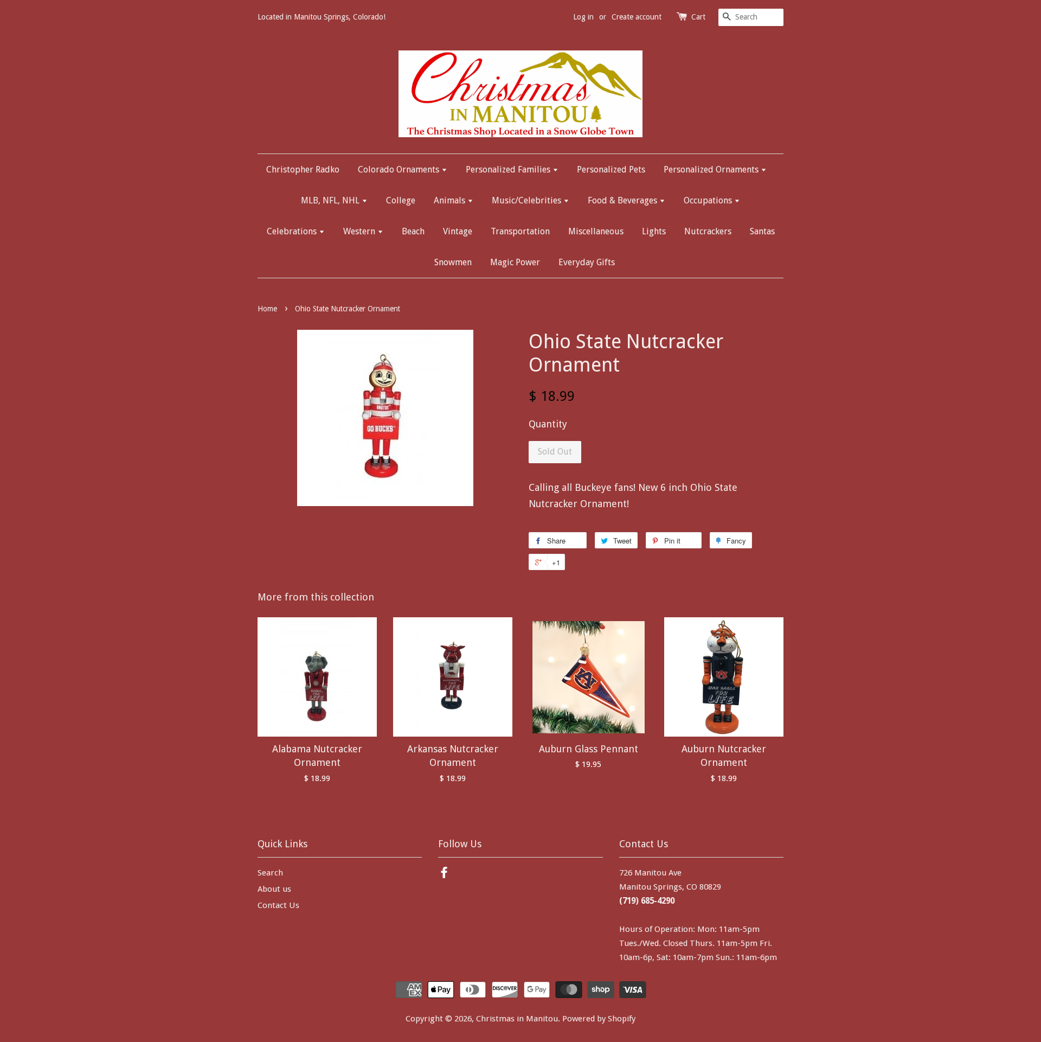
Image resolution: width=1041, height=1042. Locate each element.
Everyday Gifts (586, 262)
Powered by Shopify (598, 1019)
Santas (762, 231)
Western (360, 231)
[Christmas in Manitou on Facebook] (444, 874)
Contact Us (278, 905)
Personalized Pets (611, 169)
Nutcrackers (707, 231)
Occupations (709, 200)
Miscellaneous (596, 231)
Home (267, 308)
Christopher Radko (302, 169)
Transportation (520, 231)
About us (274, 889)
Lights (654, 231)
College (400, 200)
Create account (636, 16)
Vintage (457, 231)
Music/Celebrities (527, 200)
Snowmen (453, 262)
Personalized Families (509, 169)
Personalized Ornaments (712, 169)
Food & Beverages (623, 200)
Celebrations (293, 231)
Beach (413, 231)
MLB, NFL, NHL (331, 200)
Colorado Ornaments (399, 169)
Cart (698, 16)
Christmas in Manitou (517, 1019)
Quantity (548, 424)
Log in (583, 16)
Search (270, 873)
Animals (450, 200)
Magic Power (515, 262)
